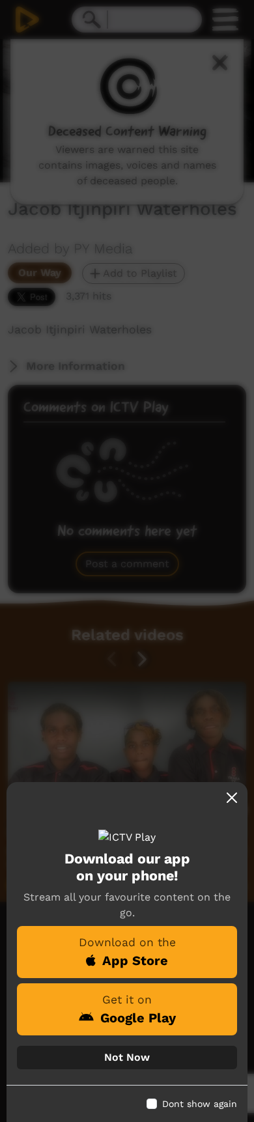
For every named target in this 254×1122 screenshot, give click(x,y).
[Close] (231, 797)
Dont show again (199, 1104)
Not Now (127, 1057)
